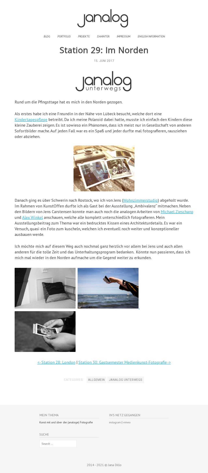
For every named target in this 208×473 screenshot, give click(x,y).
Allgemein (96, 379)
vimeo (127, 422)
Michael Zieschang (177, 211)
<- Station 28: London (56, 362)
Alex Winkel (32, 217)
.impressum (123, 36)
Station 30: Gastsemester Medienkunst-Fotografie (122, 362)
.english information (151, 36)
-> (169, 362)
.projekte (84, 36)
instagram (115, 422)
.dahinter (103, 36)
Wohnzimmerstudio (140, 200)
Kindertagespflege (31, 119)
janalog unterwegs (125, 379)
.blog (46, 36)
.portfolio (64, 36)
